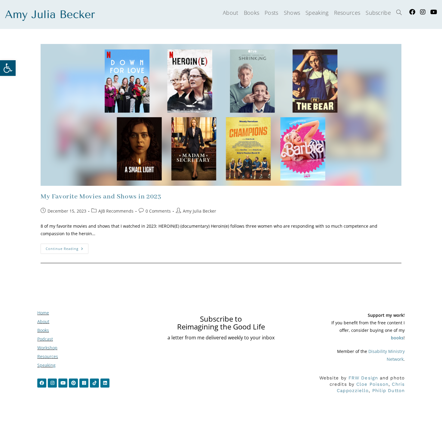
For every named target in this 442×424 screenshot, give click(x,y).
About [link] (43, 321)
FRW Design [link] (363, 378)
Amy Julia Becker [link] (199, 211)
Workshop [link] (47, 348)
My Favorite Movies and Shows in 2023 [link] (101, 196)
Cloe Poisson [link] (372, 384)
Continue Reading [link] (67, 247)
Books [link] (43, 330)
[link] (8, 68)
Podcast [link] (45, 339)
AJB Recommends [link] (116, 211)
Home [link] (43, 313)
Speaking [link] (46, 365)
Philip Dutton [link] (388, 390)
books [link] (397, 338)
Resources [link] (47, 356)
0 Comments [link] (158, 211)
